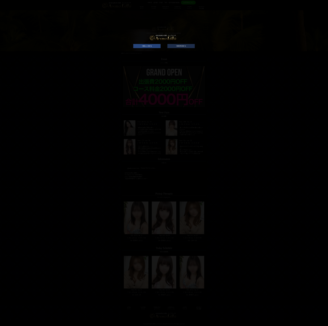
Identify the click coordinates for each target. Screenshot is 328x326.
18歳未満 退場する (181, 46)
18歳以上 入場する (147, 46)
